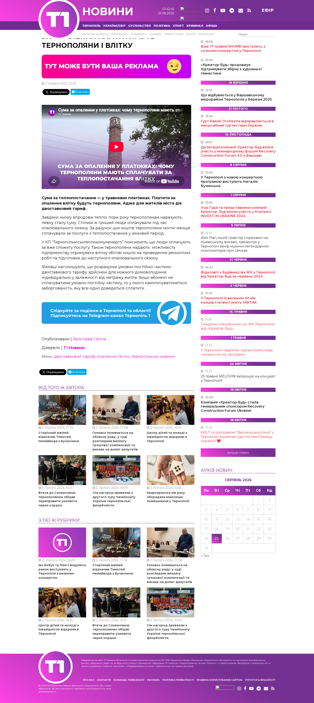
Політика (162, 25)
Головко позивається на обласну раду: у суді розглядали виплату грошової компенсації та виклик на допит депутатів (115, 441)
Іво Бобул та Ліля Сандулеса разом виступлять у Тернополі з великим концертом (62, 571)
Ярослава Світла (89, 339)
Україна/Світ (114, 25)
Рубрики (137, 34)
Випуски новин (94, 34)
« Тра (205, 556)
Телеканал (206, 34)
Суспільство (139, 25)
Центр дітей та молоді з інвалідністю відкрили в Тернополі (167, 437)
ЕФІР (268, 10)
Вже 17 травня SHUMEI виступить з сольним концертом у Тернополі (233, 48)
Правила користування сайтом (219, 679)
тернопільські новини (153, 356)
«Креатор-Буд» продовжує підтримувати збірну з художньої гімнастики (231, 69)
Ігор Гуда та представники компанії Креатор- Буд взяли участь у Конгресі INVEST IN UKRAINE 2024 (236, 212)
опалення (106, 356)
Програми (118, 34)
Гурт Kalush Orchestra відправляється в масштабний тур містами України (237, 123)
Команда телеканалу (129, 679)
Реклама (153, 679)
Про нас (88, 679)
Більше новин (238, 452)
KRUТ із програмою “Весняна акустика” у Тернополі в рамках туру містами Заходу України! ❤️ (237, 436)
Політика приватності (178, 679)
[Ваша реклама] (116, 66)
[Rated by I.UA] (224, 688)
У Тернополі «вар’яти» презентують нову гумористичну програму (237, 352)
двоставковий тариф (74, 356)
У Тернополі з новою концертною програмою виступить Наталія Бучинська (232, 181)
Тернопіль (91, 25)
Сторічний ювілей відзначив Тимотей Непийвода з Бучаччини (58, 437)
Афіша (211, 25)
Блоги (191, 34)
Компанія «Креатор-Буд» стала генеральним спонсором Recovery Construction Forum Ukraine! (232, 406)
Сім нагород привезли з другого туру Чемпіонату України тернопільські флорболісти (113, 499)
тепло (124, 356)
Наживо (155, 34)
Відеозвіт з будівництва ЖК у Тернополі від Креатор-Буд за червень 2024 (238, 274)
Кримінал (194, 25)
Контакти (104, 679)
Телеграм (81, 92)
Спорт (178, 25)
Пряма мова (173, 34)
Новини (107, 11)
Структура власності (260, 679)
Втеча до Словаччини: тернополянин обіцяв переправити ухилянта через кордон (57, 499)
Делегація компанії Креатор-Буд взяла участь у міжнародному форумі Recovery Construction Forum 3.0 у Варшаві (238, 151)
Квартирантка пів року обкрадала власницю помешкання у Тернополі (168, 497)
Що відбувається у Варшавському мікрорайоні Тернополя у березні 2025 (236, 97)
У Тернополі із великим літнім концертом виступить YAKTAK (229, 300)
